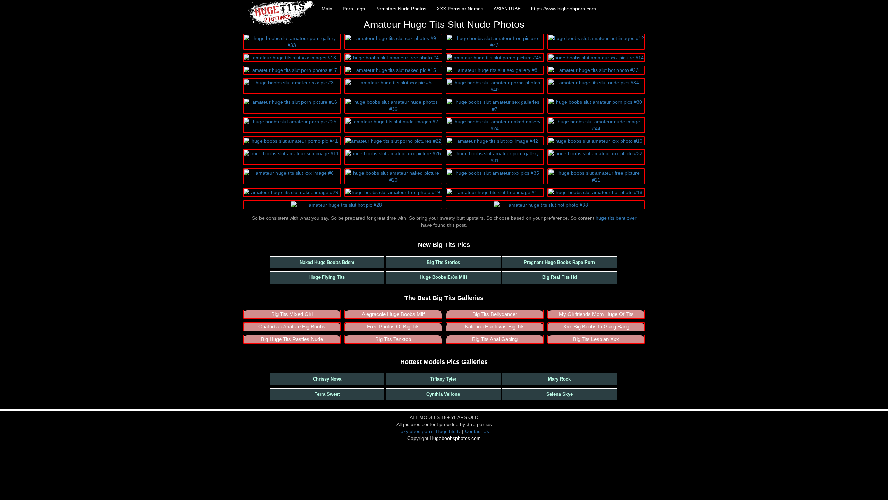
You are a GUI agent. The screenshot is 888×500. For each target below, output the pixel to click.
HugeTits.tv (448, 431)
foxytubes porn (415, 431)
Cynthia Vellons (443, 394)
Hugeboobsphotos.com (455, 438)
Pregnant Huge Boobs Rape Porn (559, 262)
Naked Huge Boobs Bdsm (327, 262)
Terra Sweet (327, 394)
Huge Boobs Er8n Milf (443, 277)
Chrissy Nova (327, 379)
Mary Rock (559, 379)
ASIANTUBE (507, 8)
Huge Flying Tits (327, 277)
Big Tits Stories (443, 262)
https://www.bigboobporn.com (563, 8)
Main (327, 8)
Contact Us (477, 431)
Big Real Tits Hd (559, 277)
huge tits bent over (616, 218)
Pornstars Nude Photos (400, 8)
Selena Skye (559, 394)
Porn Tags (354, 8)
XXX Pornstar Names (460, 8)
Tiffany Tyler (443, 379)
